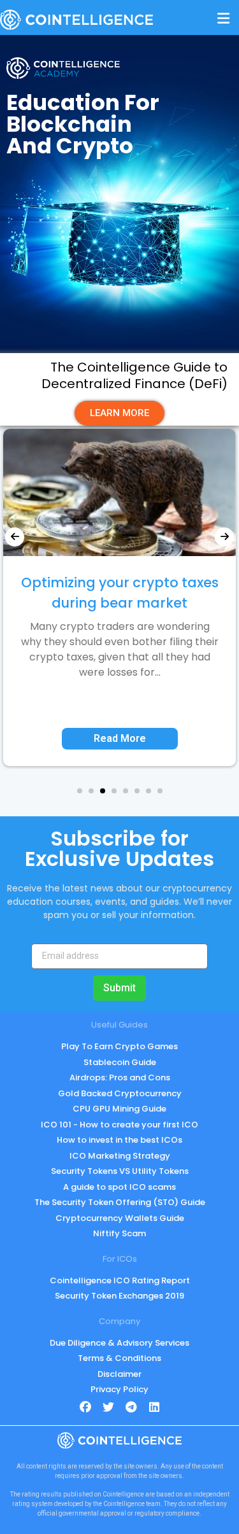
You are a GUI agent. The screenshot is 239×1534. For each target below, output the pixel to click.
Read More (120, 738)
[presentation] (14, 537)
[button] (79, 790)
